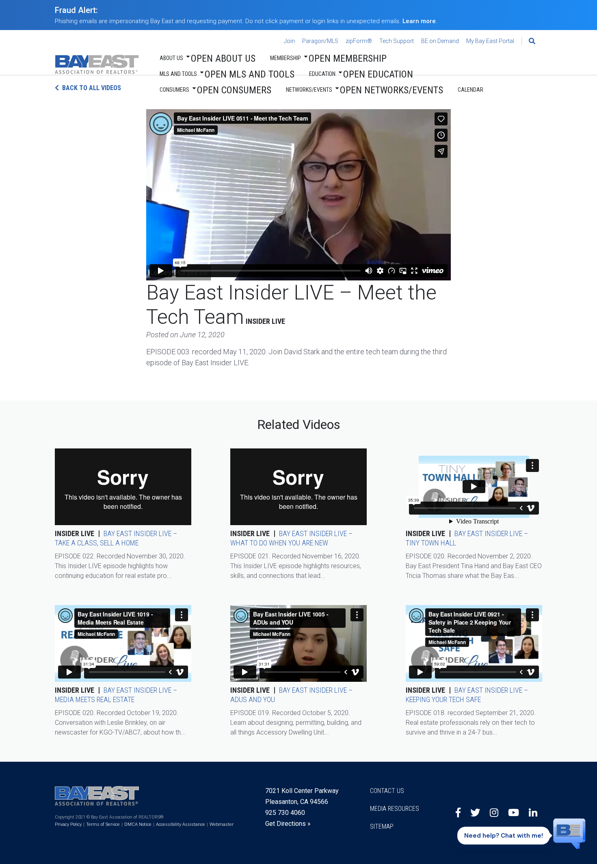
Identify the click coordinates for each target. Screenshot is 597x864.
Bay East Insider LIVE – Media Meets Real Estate (116, 695)
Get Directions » (288, 823)
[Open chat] (569, 833)
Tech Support (396, 41)
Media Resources (394, 808)
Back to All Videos (91, 88)
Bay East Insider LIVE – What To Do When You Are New (291, 538)
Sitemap (382, 826)
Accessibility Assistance (180, 824)
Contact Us (387, 791)
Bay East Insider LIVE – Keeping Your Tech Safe (467, 695)
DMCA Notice (137, 824)
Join (289, 41)
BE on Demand (440, 41)
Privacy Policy (68, 824)
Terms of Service (103, 824)
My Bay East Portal (490, 41)
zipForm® (359, 41)
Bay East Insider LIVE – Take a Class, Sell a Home (116, 538)
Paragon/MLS (320, 41)
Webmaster (222, 824)
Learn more (419, 21)
